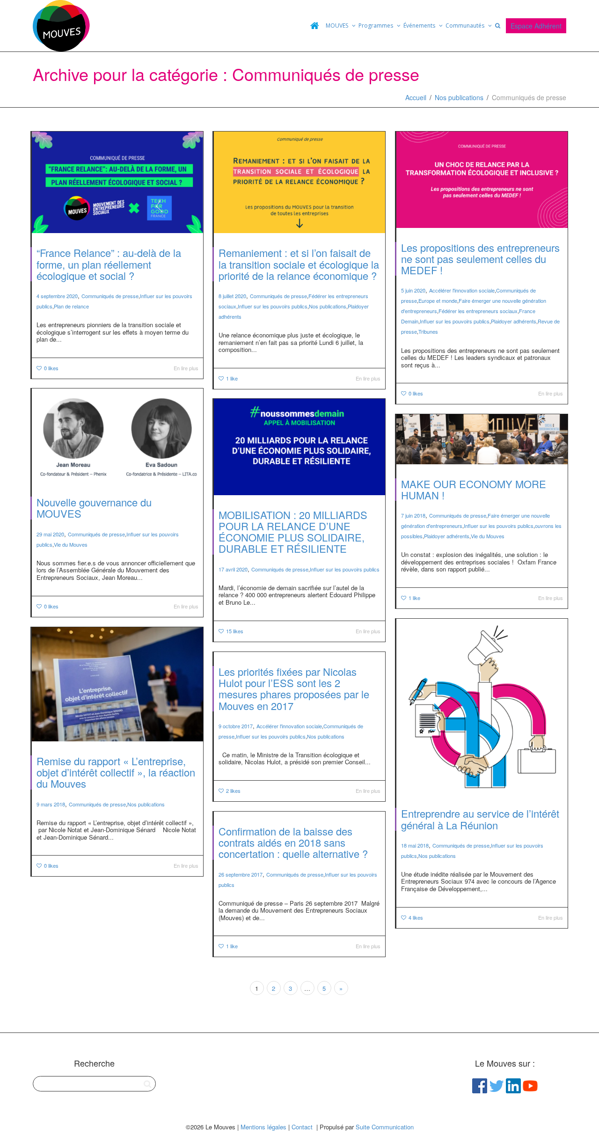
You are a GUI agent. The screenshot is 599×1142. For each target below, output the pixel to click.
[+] (117, 182)
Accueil (415, 97)
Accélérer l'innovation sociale (462, 290)
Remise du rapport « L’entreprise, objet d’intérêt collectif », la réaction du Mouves (116, 772)
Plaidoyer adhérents (513, 321)
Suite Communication (385, 1126)
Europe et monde (437, 300)
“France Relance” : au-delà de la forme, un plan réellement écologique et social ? (109, 263)
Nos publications (459, 97)
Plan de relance (71, 306)
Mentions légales (263, 1126)
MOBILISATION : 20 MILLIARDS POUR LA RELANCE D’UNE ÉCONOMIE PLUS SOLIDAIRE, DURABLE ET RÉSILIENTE (293, 531)
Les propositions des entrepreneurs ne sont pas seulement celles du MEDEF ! (480, 258)
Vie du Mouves (71, 544)
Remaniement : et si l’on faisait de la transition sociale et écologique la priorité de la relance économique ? (299, 263)
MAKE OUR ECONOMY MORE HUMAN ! (473, 489)
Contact (302, 1126)
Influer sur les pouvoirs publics (272, 306)
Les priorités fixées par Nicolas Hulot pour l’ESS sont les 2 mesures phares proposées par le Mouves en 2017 (294, 688)
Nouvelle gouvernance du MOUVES (94, 507)
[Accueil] (314, 25)
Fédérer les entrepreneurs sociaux (478, 311)
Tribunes (428, 331)
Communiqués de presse (110, 296)
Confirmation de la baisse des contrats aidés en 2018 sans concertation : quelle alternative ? (293, 842)
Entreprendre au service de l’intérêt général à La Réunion (480, 819)
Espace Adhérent (536, 25)
